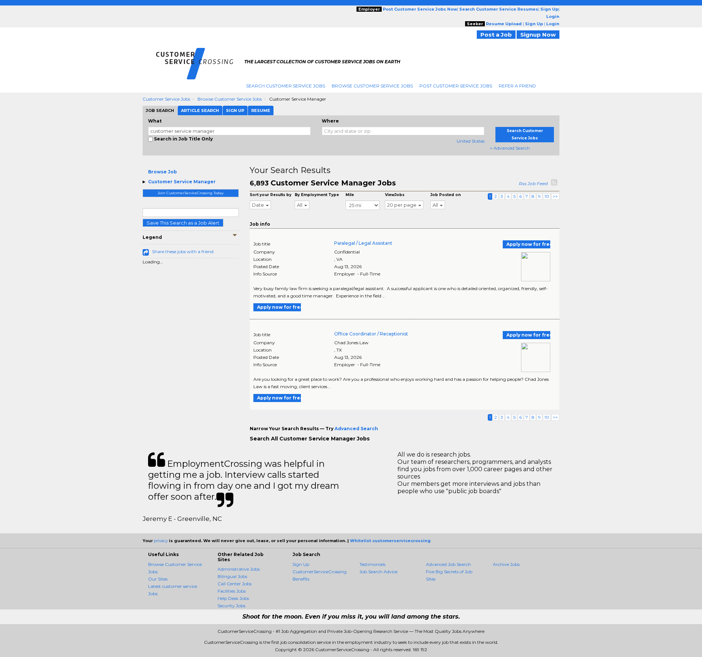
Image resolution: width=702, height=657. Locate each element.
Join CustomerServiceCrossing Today (190, 193)
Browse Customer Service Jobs (372, 86)
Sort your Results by (270, 194)
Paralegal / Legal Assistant (363, 243)
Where (330, 121)
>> (555, 196)
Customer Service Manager (182, 181)
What (155, 121)
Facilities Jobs (232, 591)
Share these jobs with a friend (183, 251)
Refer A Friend (517, 86)
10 (546, 196)
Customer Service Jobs (166, 99)
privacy (161, 540)
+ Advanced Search (510, 148)
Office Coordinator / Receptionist (371, 334)
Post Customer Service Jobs (455, 86)
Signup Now (538, 34)
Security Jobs (231, 605)
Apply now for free (528, 244)
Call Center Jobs (235, 583)
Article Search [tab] (200, 110)
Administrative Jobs (239, 569)
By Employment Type (317, 194)
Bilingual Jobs (232, 576)
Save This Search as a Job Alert (183, 223)
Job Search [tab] (160, 110)
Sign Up (300, 564)
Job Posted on (445, 194)
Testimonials (372, 564)
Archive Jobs (506, 564)
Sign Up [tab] (235, 110)
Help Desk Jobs (233, 598)
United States (470, 141)
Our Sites (157, 579)
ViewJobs (394, 194)
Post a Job (496, 34)
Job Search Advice (378, 571)
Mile (350, 194)
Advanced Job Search (448, 564)
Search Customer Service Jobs (285, 86)
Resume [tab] (260, 110)
